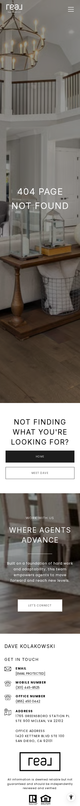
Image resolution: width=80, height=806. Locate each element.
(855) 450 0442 (28, 701)
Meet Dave (40, 473)
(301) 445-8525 (28, 687)
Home (40, 456)
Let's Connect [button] (40, 605)
